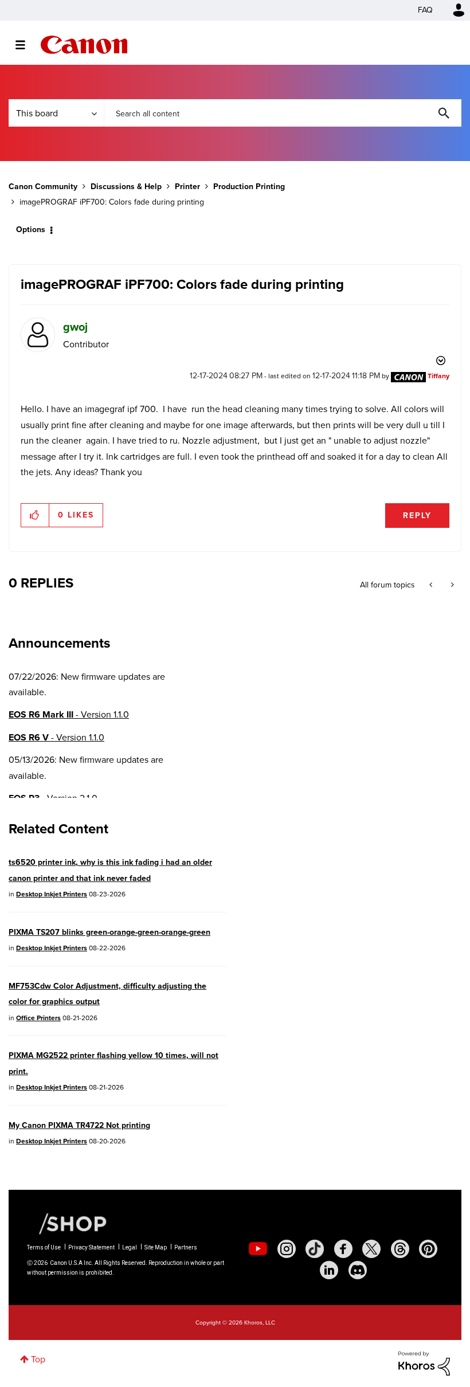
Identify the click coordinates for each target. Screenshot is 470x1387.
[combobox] (282, 113)
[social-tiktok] (315, 1249)
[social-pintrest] (428, 1249)
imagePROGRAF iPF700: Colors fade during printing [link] (111, 202)
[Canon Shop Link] (67, 1222)
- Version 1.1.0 (69, 714)
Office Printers (38, 1018)
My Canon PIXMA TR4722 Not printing (79, 1125)
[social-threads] (400, 1249)
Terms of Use (44, 1247)
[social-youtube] (258, 1249)
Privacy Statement (91, 1247)
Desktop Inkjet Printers (51, 894)
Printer (187, 187)
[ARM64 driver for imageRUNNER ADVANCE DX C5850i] (432, 585)
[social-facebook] (343, 1249)
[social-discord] (357, 1270)
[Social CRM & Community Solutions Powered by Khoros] (424, 1362)
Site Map (155, 1247)
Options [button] (30, 230)
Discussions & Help (126, 187)
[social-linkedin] (329, 1270)
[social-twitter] (371, 1249)
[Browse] (26, 44)
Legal (129, 1247)
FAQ (425, 10)
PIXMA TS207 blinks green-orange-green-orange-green (109, 932)
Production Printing (249, 187)
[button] (35, 515)
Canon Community (84, 44)
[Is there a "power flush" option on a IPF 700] (451, 585)
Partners (185, 1247)
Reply (417, 516)
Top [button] (38, 1359)
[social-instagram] (286, 1249)
